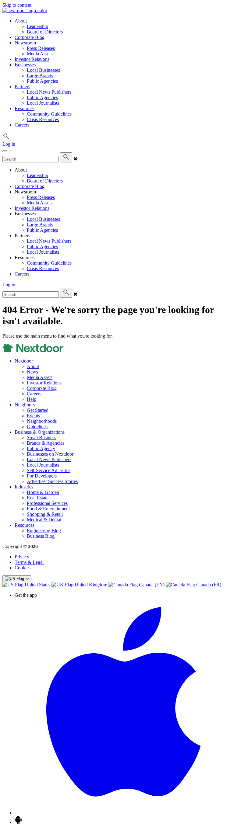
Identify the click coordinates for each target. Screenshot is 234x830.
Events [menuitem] (33, 415)
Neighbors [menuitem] (25, 404)
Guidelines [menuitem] (37, 426)
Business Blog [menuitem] (41, 536)
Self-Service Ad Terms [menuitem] (48, 470)
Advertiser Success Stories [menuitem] (52, 481)
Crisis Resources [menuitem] (43, 119)
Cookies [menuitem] (22, 567)
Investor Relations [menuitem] (32, 59)
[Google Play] (18, 822)
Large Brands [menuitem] (40, 75)
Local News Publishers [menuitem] (49, 92)
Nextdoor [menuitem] (24, 360)
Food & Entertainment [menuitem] (48, 508)
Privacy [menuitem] (22, 556)
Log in (8, 144)
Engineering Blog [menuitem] (44, 530)
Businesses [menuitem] (25, 64)
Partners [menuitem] (22, 86)
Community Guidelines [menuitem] (49, 113)
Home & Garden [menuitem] (43, 492)
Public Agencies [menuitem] (42, 81)
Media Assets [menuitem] (39, 53)
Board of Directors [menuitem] (45, 31)
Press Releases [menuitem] (41, 48)
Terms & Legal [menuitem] (29, 562)
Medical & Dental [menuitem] (44, 519)
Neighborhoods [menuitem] (42, 421)
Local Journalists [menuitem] (43, 103)
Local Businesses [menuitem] (43, 70)
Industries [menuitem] (24, 486)
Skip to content (16, 5)
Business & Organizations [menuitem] (40, 432)
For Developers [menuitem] (42, 475)
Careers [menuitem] (22, 124)
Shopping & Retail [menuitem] (45, 514)
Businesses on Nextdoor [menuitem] (50, 454)
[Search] (66, 157)
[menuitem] (26, 584)
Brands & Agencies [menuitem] (45, 443)
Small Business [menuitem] (41, 437)
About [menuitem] (21, 20)
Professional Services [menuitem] (47, 503)
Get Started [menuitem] (37, 410)
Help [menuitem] (31, 399)
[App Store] (123, 812)
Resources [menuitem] (24, 108)
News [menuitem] (32, 371)
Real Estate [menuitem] (37, 497)
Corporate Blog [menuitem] (29, 37)
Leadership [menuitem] (37, 26)
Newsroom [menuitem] (25, 42)
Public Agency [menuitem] (41, 448)
